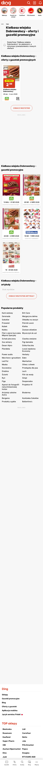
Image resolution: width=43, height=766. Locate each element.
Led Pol (5, 361)
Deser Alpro (7, 345)
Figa (4, 381)
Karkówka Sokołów (30, 398)
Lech (24, 371)
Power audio (7, 354)
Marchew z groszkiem (11, 358)
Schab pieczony (9, 339)
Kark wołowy (7, 313)
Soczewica (6, 368)
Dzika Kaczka (28, 345)
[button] (28, 3)
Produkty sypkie (9, 401)
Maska (5, 364)
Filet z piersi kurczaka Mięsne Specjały (11, 334)
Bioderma (26, 392)
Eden (24, 358)
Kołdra (4, 330)
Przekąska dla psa (30, 368)
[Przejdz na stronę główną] (6, 3)
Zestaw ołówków (29, 330)
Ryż (3, 378)
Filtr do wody (27, 374)
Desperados (27, 381)
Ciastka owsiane (29, 339)
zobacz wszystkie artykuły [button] (21, 296)
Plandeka (6, 349)
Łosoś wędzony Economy (29, 350)
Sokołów (5, 320)
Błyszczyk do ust (29, 333)
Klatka (25, 326)
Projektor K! (27, 384)
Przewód (5, 323)
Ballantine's (27, 401)
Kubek (4, 326)
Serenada (6, 316)
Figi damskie (27, 342)
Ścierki (5, 374)
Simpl (24, 378)
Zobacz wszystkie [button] (21, 108)
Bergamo (6, 398)
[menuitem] (6, 762)
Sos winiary (7, 342)
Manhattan (27, 361)
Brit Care (26, 313)
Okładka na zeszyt (30, 320)
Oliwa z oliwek (28, 364)
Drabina (5, 371)
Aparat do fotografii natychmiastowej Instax (10, 386)
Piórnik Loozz (28, 323)
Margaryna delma (29, 316)
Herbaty (25, 354)
